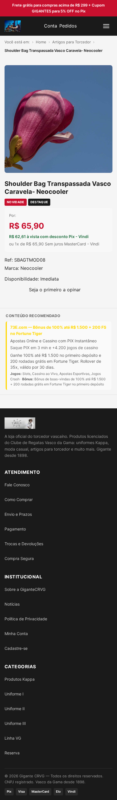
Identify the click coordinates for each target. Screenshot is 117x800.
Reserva (12, 752)
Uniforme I (14, 693)
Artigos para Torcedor (71, 42)
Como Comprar (19, 499)
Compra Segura (19, 558)
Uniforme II (15, 708)
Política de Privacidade (26, 618)
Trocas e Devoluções (24, 543)
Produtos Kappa (20, 679)
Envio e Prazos (18, 514)
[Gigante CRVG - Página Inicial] (13, 26)
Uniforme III (15, 723)
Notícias (12, 604)
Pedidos (68, 26)
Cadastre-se (16, 648)
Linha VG (13, 738)
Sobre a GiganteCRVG (25, 589)
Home (41, 42)
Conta (50, 26)
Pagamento (15, 529)
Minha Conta (16, 633)
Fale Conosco (17, 484)
